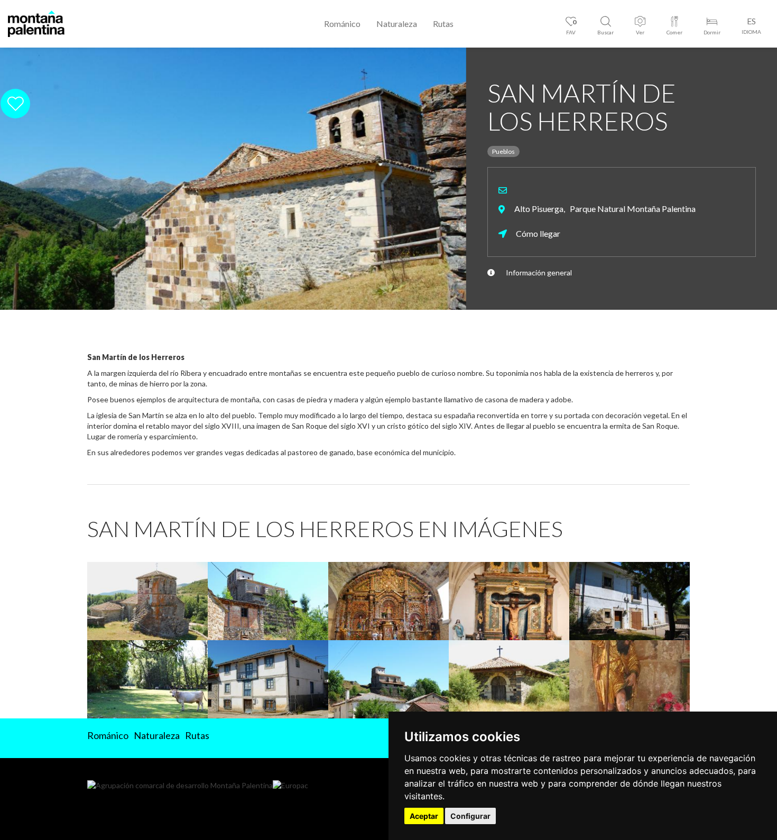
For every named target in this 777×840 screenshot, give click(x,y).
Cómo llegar (537, 233)
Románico (342, 24)
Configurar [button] (470, 815)
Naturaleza (396, 24)
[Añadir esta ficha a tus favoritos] (739, 103)
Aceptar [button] (424, 815)
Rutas (443, 24)
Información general (539, 272)
